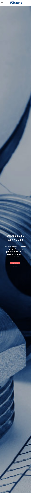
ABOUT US (15, 263)
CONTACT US (15, 266)
